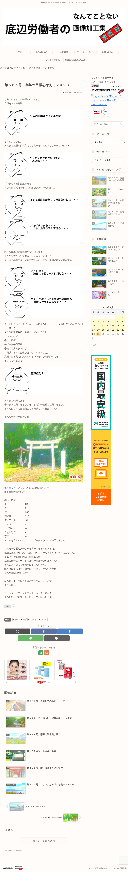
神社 (16, 620)
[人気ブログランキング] (108, 89)
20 (108, 330)
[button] (57, 638)
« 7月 (93, 345)
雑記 (8, 620)
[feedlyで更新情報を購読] (40, 652)
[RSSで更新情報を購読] (46, 652)
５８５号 (44, 620)
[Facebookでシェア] (44, 631)
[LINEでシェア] (31, 638)
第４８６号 (10, 488)
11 (98, 325)
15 (118, 325)
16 (123, 325)
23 (123, 330)
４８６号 (33, 620)
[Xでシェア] (17, 631)
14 (113, 325)
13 (108, 325)
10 (93, 325)
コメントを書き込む (43, 841)
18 (98, 330)
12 (103, 325)
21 (113, 330)
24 (93, 334)
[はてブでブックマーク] (70, 631)
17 (93, 330)
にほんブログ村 (99, 104)
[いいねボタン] (7, 606)
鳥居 (24, 620)
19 (103, 330)
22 (118, 330)
